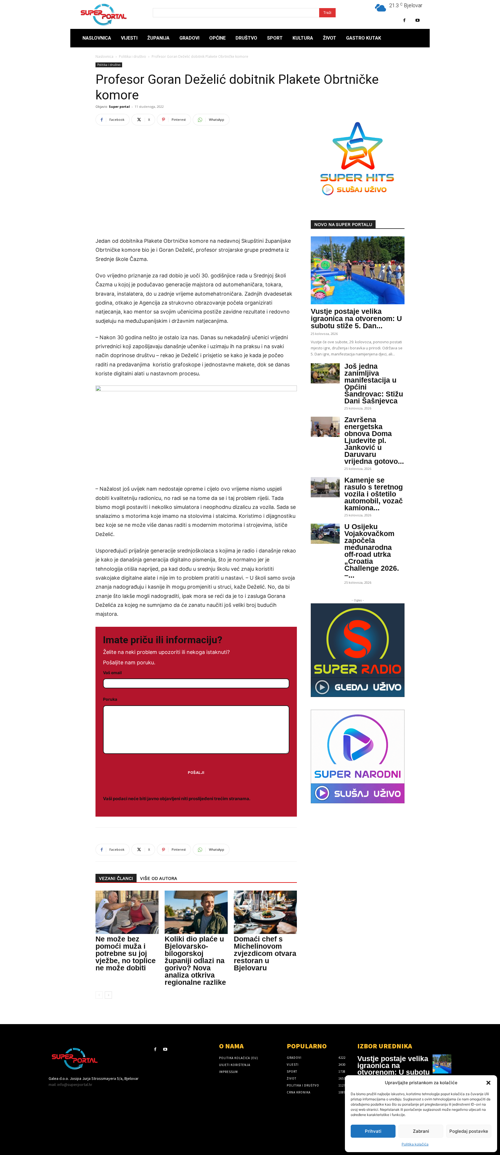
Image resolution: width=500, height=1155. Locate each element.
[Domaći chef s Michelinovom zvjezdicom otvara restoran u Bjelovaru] (265, 912)
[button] (488, 1083)
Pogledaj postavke (468, 1131)
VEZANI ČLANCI (116, 878)
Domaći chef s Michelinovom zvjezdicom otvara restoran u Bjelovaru (265, 953)
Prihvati (373, 1131)
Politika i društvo (132, 56)
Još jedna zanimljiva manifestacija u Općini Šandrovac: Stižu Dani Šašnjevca (373, 383)
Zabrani (421, 1131)
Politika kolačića (415, 1144)
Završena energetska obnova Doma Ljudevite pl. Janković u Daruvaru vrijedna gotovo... (374, 440)
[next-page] (108, 995)
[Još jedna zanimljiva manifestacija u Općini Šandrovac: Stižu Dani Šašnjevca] (325, 373)
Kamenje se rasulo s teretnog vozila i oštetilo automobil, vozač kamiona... (373, 494)
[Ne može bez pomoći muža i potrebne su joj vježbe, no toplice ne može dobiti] (127, 912)
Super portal (119, 106)
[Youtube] (417, 20)
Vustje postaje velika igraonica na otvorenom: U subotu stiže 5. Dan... (356, 318)
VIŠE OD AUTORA (158, 878)
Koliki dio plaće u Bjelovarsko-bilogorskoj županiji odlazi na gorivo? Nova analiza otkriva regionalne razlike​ (195, 960)
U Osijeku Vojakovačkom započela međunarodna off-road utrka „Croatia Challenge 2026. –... (371, 550)
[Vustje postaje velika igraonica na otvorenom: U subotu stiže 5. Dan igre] (358, 270)
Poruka (110, 699)
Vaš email (112, 672)
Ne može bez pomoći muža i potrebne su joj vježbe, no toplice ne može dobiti (125, 953)
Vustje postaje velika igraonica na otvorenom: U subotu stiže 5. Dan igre (393, 1068)
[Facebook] (404, 20)
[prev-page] (99, 995)
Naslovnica (104, 56)
